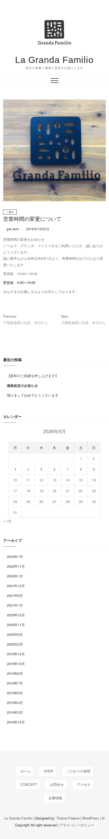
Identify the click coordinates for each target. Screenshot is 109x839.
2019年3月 (15, 712)
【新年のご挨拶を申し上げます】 (32, 375)
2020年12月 (16, 614)
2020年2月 (15, 644)
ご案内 (10, 212)
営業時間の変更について (32, 219)
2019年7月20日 (37, 229)
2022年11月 (16, 566)
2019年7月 (15, 683)
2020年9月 (15, 634)
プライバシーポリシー (77, 824)
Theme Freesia (67, 818)
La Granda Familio (54, 60)
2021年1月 (15, 605)
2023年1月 (15, 556)
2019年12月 (16, 653)
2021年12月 (16, 585)
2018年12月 (16, 722)
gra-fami (12, 229)
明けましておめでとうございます (32, 395)
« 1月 (7, 520)
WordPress (90, 818)
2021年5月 (15, 595)
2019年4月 (15, 702)
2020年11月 (16, 624)
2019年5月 (15, 692)
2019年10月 (16, 663)
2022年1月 (15, 575)
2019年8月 (15, 673)
